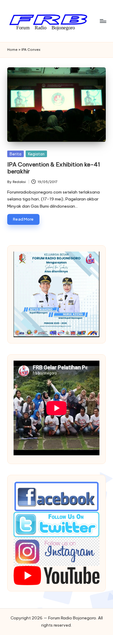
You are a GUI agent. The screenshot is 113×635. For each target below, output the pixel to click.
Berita (15, 153)
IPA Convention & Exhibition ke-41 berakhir (53, 168)
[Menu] (103, 21)
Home (12, 49)
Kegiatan (36, 153)
